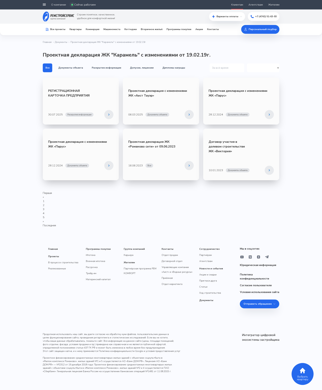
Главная (47, 42)
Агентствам (255, 5)
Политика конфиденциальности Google (121, 351)
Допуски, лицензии (142, 67)
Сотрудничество (209, 249)
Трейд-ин (91, 273)
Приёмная (167, 278)
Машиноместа (111, 29)
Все (47, 67)
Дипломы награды (173, 67)
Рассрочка (92, 267)
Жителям (273, 5)
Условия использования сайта (259, 292)
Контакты (213, 29)
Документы (61, 42)
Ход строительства (210, 292)
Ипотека (90, 255)
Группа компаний (134, 249)
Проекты (53, 256)
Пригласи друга (208, 280)
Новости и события (211, 268)
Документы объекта (70, 67)
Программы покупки (178, 29)
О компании (58, 5)
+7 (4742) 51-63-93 (266, 16)
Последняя (49, 225)
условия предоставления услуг (163, 351)
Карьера (128, 255)
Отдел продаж (170, 255)
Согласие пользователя (256, 285)
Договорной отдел (172, 261)
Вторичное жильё (151, 29)
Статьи (203, 286)
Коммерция (92, 29)
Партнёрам (205, 255)
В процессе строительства (63, 262)
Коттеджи (130, 29)
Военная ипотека (95, 261)
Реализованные (57, 268)
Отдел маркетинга (172, 284)
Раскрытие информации (106, 67)
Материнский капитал (98, 279)
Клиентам (237, 5)
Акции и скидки (208, 274)
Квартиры (75, 29)
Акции (199, 29)
